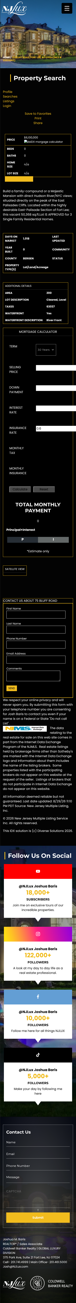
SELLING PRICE (15, 369)
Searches (10, 96)
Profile (7, 92)
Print (37, 118)
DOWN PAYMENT (16, 389)
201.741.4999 (19, 1262)
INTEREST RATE (16, 410)
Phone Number (16, 638)
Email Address (16, 653)
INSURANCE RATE (18, 430)
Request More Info (19, 179)
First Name (13, 609)
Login (7, 106)
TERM (13, 346)
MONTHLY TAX (16, 450)
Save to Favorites (38, 113)
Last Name (13, 624)
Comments (14, 668)
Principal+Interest (20, 530)
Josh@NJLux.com (15, 1267)
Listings (8, 101)
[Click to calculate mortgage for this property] (43, 142)
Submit (38, 1217)
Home (6, 57)
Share (38, 123)
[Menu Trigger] (67, 8)
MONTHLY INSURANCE (18, 470)
